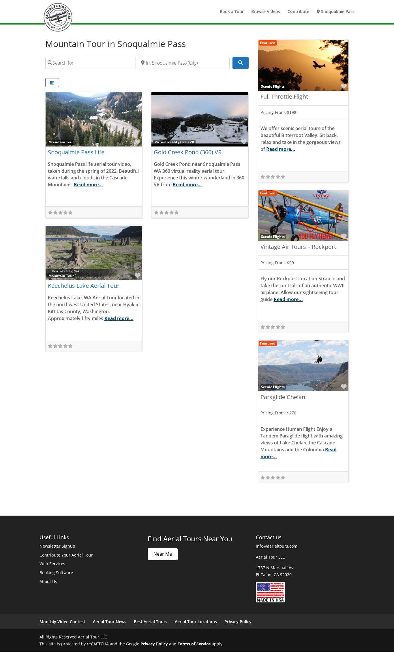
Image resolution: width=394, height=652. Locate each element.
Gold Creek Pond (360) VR (188, 152)
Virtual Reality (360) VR (174, 142)
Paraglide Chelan (282, 397)
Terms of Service (194, 644)
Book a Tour (232, 12)
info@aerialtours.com (276, 546)
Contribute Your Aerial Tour (66, 555)
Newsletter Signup (57, 546)
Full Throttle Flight (284, 96)
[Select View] (52, 82)
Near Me (162, 554)
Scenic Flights (273, 86)
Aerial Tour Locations (196, 621)
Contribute (298, 12)
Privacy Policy (238, 621)
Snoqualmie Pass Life (76, 152)
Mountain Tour (61, 142)
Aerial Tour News (109, 621)
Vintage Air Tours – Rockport (298, 247)
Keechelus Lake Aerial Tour (83, 286)
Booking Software (56, 572)
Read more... (88, 184)
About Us (48, 581)
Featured (267, 42)
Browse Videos (265, 12)
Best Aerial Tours (150, 621)
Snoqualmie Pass (337, 12)
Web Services (52, 563)
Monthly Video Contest (62, 621)
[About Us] (270, 601)
